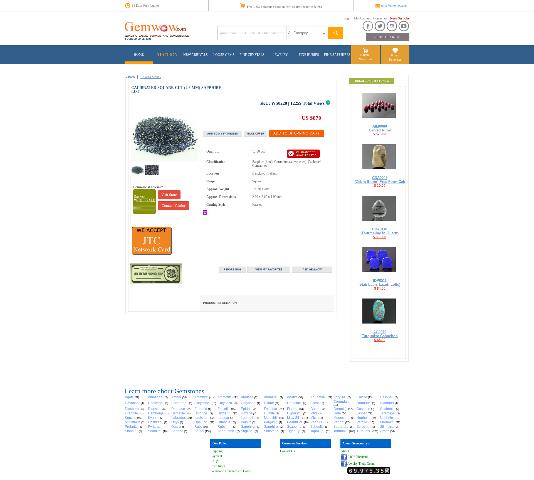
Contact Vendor (173, 205)
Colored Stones (150, 77)
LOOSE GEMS (223, 55)
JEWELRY (280, 55)
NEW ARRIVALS (195, 55)
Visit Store (169, 195)
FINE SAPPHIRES (337, 55)
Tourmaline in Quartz (380, 233)
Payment (216, 456)
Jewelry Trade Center (361, 464)
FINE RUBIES (309, 55)
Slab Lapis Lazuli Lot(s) (379, 284)
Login (347, 18)
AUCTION (167, 54)
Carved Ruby (380, 130)
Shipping (216, 451)
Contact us (380, 18)
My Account (362, 18)
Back (131, 77)
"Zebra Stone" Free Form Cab (379, 182)
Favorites (395, 59)
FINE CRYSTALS (251, 55)
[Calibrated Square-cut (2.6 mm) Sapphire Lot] (137, 174)
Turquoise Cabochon (380, 336)
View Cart (365, 59)
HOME (139, 54)
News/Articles (399, 18)
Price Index (218, 466)
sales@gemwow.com (394, 5)
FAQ (214, 461)
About (345, 451)
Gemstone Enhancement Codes (231, 471)
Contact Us (287, 451)
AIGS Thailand (357, 457)
